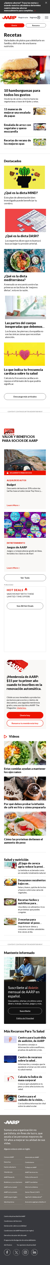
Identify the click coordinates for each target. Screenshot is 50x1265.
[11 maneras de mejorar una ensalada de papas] (39, 113)
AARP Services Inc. (31, 1172)
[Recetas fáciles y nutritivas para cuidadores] (10, 906)
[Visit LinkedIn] (34, 1252)
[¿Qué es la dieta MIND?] (24, 177)
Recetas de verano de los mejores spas (17, 142)
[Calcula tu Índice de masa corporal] (10, 1082)
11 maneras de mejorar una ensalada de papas (17, 112)
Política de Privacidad (25, 1018)
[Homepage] (9, 17)
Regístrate (23, 17)
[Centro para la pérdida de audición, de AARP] (10, 1043)
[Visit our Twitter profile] (16, 1252)
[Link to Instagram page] (25, 1252)
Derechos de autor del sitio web (15, 1235)
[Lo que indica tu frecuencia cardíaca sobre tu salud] (24, 354)
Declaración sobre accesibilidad (15, 1226)
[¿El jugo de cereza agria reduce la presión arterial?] (10, 868)
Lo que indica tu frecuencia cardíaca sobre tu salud (23, 371)
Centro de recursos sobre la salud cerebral (30, 1060)
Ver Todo (25, 577)
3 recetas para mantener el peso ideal (29, 923)
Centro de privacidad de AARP (14, 1216)
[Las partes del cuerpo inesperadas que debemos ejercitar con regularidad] (25, 307)
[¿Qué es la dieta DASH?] (25, 220)
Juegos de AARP (17, 547)
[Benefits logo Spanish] (10, 434)
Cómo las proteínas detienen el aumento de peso (23, 841)
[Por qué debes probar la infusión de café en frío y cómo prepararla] (25, 788)
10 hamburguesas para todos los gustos (22, 92)
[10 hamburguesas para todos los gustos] (25, 70)
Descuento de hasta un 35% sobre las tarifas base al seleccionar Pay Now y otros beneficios (24, 489)
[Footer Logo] (25, 1122)
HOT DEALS (15, 590)
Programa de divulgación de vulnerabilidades (20, 1240)
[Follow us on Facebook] (7, 1252)
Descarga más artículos (25, 396)
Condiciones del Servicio (13, 1221)
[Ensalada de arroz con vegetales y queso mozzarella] (39, 129)
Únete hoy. (21, 708)
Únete (14, 25)
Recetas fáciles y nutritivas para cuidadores (28, 903)
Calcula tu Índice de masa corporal (30, 1078)
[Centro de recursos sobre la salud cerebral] (10, 1063)
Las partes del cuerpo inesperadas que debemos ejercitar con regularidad (23, 326)
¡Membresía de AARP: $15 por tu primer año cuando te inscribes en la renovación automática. (24, 683)
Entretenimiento (16, 543)
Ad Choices (8, 1245)
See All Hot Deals (25, 606)
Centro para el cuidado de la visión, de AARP (30, 1100)
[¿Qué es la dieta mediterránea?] (24, 260)
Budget (11, 484)
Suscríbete (25, 1011)
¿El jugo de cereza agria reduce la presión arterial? (32, 866)
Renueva (36, 25)
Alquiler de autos (16, 480)
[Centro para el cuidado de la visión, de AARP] (10, 1101)
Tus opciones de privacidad (26, 1245)
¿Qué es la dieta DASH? (22, 236)
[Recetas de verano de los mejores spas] (39, 143)
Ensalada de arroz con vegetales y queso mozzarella (17, 128)
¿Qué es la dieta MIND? (21, 193)
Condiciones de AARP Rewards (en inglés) (19, 1231)
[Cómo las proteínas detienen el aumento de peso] (25, 824)
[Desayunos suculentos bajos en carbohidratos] (10, 886)
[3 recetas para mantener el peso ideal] (10, 925)
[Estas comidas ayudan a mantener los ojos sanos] (25, 753)
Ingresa (33, 17)
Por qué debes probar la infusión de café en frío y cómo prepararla (25, 805)
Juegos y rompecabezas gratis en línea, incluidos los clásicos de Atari (24, 552)
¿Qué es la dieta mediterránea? (15, 278)
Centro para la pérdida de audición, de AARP (32, 1039)
